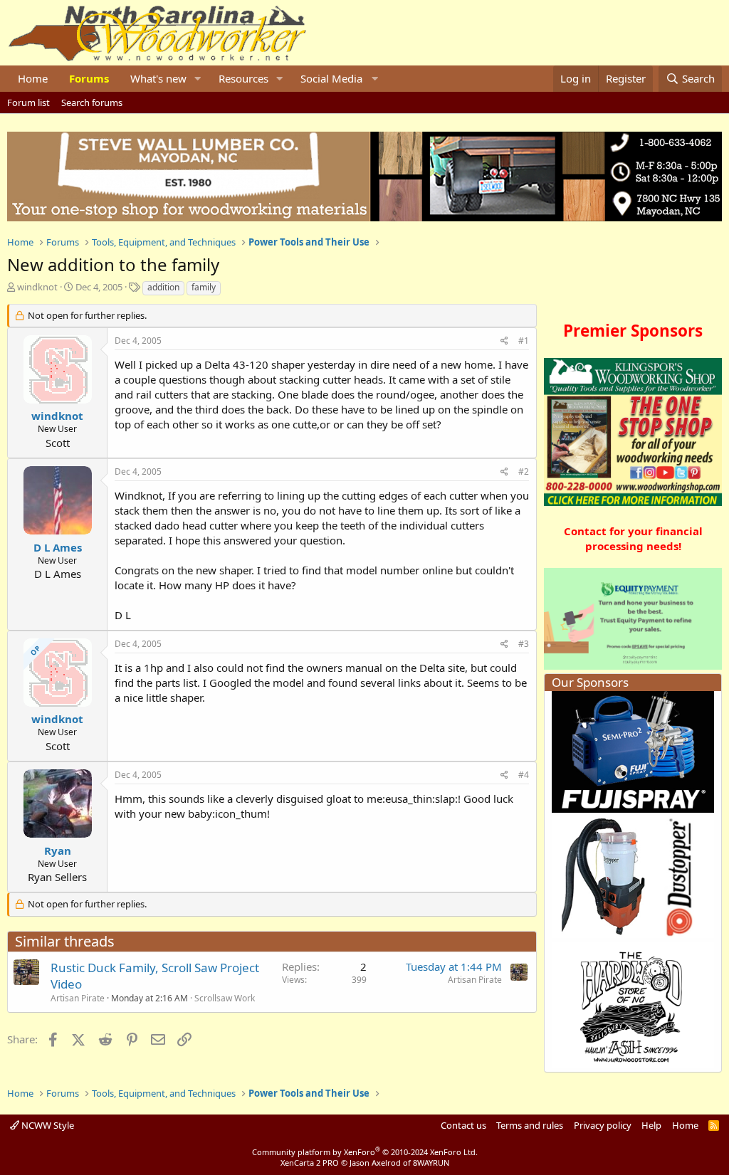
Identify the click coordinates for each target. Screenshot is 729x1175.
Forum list (28, 102)
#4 (523, 775)
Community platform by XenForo (365, 1152)
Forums (89, 78)
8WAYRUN (431, 1162)
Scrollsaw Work (224, 998)
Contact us (463, 1125)
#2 (523, 471)
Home (33, 78)
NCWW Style (46, 1125)
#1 (523, 340)
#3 (523, 644)
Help (651, 1125)
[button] (198, 78)
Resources (243, 78)
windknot (37, 286)
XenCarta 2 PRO (309, 1162)
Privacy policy (602, 1125)
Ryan (57, 850)
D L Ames (57, 547)
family (204, 287)
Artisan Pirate (78, 998)
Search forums (91, 102)
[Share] (504, 341)
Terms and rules (529, 1125)
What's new (158, 78)
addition (163, 287)
